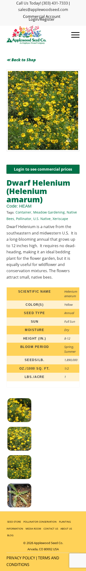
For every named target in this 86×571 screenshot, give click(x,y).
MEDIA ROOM (33, 528)
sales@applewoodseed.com (43, 9)
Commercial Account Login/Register (41, 18)
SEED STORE (14, 521)
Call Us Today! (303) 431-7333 (42, 3)
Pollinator (23, 218)
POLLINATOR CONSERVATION (40, 521)
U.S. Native (42, 218)
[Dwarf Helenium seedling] (25, 496)
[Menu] (73, 35)
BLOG (10, 535)
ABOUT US (66, 528)
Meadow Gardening (49, 212)
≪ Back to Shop (21, 59)
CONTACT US (50, 528)
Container (23, 212)
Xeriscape (60, 218)
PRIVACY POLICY (20, 558)
